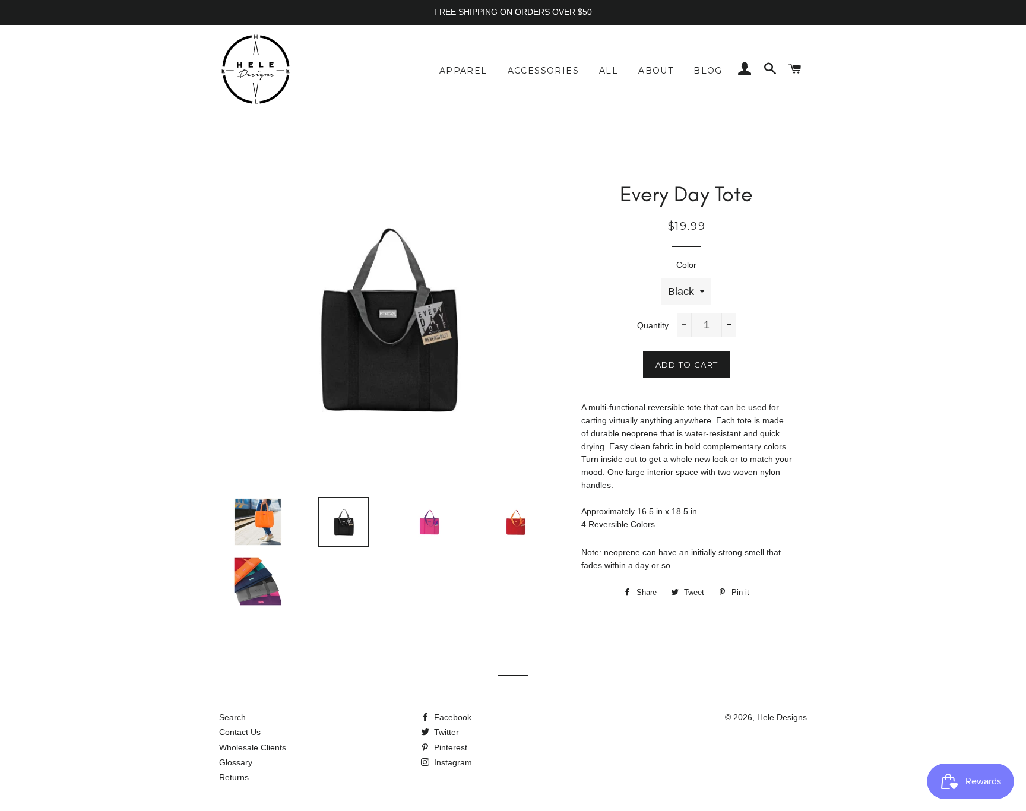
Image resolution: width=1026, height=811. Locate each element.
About (655, 70)
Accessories (543, 70)
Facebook (451, 717)
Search (232, 717)
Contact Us (240, 732)
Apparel (463, 70)
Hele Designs (782, 717)
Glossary (235, 762)
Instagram (452, 762)
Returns (234, 777)
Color (686, 265)
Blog (708, 70)
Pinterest (449, 747)
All (608, 70)
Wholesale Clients (252, 747)
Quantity (653, 325)
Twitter (445, 732)
